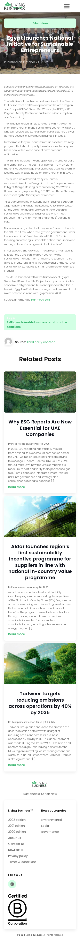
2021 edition (16, 826)
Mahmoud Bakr (40, 299)
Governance (50, 832)
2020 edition (17, 832)
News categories (53, 810)
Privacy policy (18, 856)
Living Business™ (20, 810)
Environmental (51, 820)
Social (45, 826)
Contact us (16, 844)
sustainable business (32, 322)
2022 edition (17, 820)
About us (14, 838)
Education (40, 23)
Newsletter (15, 850)
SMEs (10, 322)
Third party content (41, 342)
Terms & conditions (22, 862)
